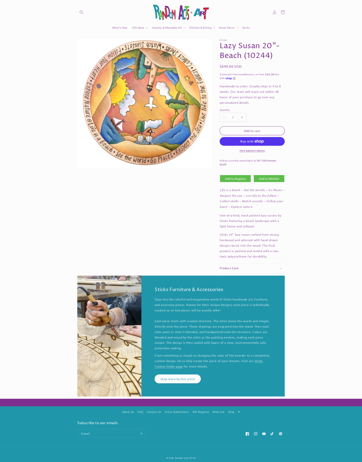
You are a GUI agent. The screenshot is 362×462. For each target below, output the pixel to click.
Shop (231, 411)
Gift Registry (201, 411)
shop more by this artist (177, 379)
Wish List (218, 411)
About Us (128, 411)
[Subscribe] (141, 433)
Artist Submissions (177, 411)
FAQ (140, 411)
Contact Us (154, 411)
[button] (81, 12)
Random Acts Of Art (185, 457)
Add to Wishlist (269, 178)
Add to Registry (235, 178)
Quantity (225, 109)
